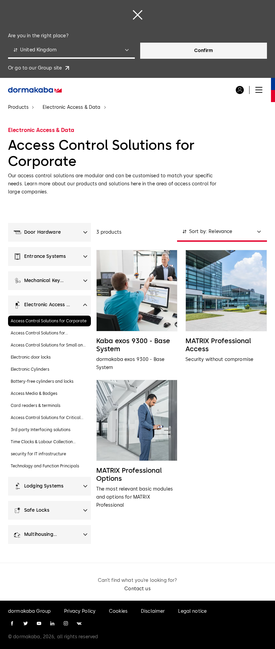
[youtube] (39, 623)
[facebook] (12, 623)
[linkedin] (52, 623)
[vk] (79, 623)
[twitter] (25, 623)
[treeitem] (49, 232)
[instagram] (65, 623)
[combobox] (71, 51)
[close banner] (137, 14)
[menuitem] (35, 90)
